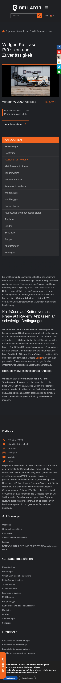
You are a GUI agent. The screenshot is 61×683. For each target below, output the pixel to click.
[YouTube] (58, 52)
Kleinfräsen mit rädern (12, 580)
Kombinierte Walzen (11, 593)
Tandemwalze (8, 584)
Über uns (6, 525)
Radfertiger (7, 571)
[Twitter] (58, 67)
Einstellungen (15, 670)
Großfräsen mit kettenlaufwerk (16, 576)
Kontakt (5, 542)
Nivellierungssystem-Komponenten (18, 653)
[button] (39, 15)
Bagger (39, 357)
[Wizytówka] (58, 62)
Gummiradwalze (9, 588)
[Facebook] (58, 47)
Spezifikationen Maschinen (14, 537)
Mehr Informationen (14, 124)
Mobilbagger (8, 597)
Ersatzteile (7, 533)
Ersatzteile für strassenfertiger (16, 640)
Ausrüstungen (8, 618)
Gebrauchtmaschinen (18, 31)
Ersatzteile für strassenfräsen (16, 649)
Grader (5, 614)
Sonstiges (6, 623)
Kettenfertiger (8, 567)
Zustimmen (10, 678)
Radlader (6, 610)
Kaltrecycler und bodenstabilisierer (18, 606)
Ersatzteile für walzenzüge (14, 644)
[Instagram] (58, 57)
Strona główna (3, 31)
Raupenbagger (9, 601)
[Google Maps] (58, 71)
